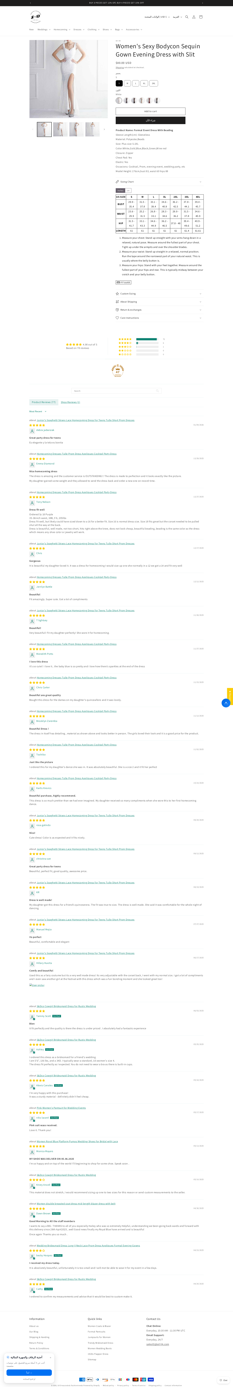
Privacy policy (123, 1385)
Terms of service (138, 1385)
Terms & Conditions (39, 1348)
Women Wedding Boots (100, 1348)
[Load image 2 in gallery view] (60, 129)
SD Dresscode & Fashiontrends (70, 1385)
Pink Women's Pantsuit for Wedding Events (61, 1108)
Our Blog (33, 1331)
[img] (81, 344)
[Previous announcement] (30, 3)
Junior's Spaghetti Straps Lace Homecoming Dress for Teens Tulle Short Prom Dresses (86, 420)
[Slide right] (104, 129)
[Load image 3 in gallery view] (76, 129)
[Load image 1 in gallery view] (44, 129)
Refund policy (108, 1385)
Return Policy (36, 1342)
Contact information (173, 1385)
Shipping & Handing (39, 1337)
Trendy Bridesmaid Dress (100, 1342)
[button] (44, 29)
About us (34, 1326)
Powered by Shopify (91, 1385)
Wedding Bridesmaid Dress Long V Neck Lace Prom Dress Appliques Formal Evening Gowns (88, 1245)
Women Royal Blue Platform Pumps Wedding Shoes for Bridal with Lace (77, 1141)
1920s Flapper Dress (98, 1353)
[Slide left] (32, 129)
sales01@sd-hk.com (157, 1344)
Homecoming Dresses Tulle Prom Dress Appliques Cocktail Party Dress (77, 453)
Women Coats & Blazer (99, 1326)
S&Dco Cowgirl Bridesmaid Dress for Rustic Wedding (66, 1006)
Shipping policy (155, 1385)
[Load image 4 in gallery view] (92, 129)
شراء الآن (150, 120)
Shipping (120, 67)
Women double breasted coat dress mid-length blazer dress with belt (76, 1203)
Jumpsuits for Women (99, 1337)
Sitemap (92, 1359)
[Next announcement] (202, 3)
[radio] (119, 83)
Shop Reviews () (70, 402)
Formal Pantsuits (96, 1331)
